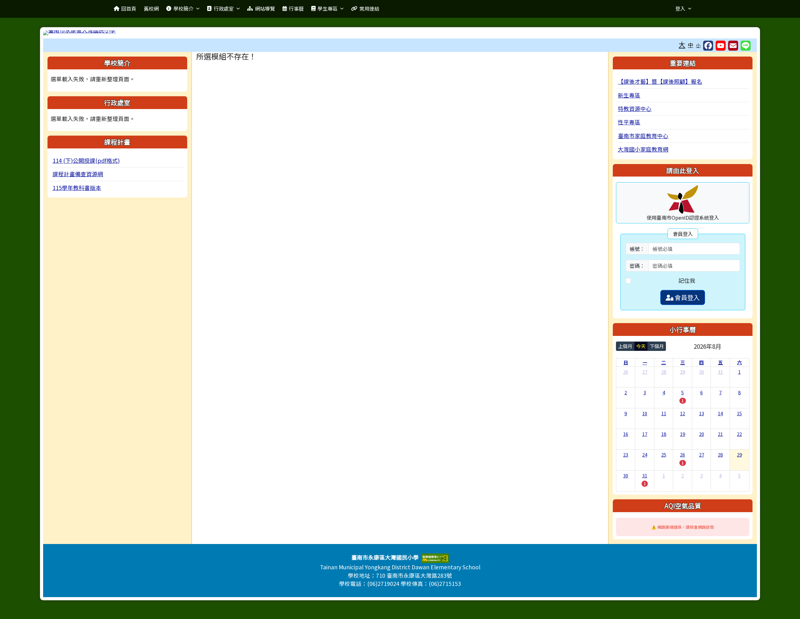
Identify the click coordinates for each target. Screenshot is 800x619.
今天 (641, 346)
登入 (680, 8)
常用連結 (369, 8)
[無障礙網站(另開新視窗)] (435, 558)
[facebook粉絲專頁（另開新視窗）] (708, 46)
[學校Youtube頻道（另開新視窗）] (721, 46)
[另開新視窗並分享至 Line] (746, 46)
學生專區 (328, 8)
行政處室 (224, 8)
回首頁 (128, 8)
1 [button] (682, 400)
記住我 (686, 280)
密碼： (637, 265)
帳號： (637, 248)
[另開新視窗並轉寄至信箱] (733, 46)
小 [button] (698, 45)
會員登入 (686, 297)
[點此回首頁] (400, 32)
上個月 (625, 346)
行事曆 (296, 8)
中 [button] (690, 45)
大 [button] (682, 44)
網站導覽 (265, 8)
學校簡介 (183, 8)
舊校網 (151, 8)
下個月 (657, 346)
